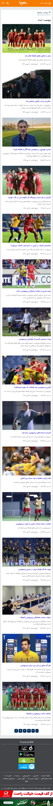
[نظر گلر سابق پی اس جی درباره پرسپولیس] (26, 648)
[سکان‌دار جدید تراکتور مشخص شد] (26, 84)
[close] (2, 789)
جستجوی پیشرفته (9, 778)
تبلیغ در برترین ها (33, 778)
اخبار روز (35, 776)
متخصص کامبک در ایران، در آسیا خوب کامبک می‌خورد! (31, 245)
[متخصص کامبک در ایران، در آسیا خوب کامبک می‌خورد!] (26, 228)
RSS (26, 781)
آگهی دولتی (21, 778)
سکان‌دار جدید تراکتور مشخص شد (38, 101)
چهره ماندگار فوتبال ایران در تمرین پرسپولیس (34, 569)
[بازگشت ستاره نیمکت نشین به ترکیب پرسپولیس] (26, 506)
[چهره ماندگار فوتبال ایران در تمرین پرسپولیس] (26, 552)
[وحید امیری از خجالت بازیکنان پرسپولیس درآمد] (26, 273)
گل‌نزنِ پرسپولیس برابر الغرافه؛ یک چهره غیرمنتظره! (32, 387)
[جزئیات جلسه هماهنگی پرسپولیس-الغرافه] (26, 600)
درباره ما (17, 776)
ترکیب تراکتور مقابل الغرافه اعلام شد (38, 56)
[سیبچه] (26, 749)
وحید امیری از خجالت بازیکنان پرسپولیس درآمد (33, 291)
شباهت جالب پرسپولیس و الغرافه (38, 713)
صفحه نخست (45, 776)
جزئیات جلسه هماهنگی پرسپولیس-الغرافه (35, 617)
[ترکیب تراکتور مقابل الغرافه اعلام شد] (26, 38)
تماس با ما (8, 776)
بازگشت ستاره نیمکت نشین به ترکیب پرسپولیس (33, 524)
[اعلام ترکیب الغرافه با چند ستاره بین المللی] (26, 461)
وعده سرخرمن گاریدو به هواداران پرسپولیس (35, 339)
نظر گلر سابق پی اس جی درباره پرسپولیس (35, 665)
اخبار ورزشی (26, 776)
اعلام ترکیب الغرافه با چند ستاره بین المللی (35, 478)
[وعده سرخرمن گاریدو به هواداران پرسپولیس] (26, 321)
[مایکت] (26, 767)
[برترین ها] (23, 3)
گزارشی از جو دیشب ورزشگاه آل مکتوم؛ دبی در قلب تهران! (29, 197)
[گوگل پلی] (26, 755)
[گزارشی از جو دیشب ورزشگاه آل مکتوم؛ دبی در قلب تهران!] (26, 180)
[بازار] (26, 761)
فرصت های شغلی (46, 778)
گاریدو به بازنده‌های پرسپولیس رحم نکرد (36, 432)
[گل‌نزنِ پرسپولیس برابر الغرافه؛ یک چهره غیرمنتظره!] (26, 370)
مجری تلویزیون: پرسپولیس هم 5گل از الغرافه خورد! (32, 149)
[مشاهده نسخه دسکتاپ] (3, 3)
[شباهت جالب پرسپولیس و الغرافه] (26, 696)
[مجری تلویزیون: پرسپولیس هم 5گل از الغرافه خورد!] (26, 132)
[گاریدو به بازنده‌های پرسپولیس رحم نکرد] (26, 415)
